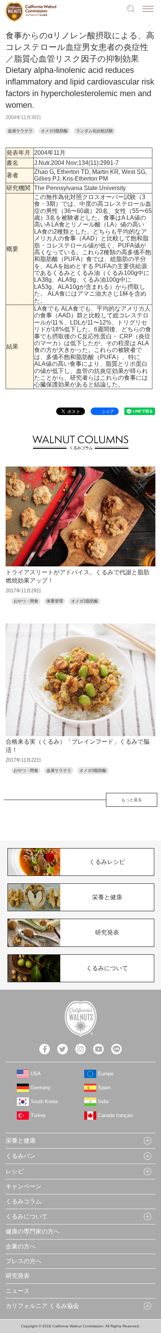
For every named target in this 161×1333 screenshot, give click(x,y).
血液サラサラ (20, 130)
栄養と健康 (21, 1140)
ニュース (18, 1291)
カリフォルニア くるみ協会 (42, 1306)
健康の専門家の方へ (33, 1231)
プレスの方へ (24, 1261)
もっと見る (131, 799)
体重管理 (54, 601)
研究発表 (18, 1276)
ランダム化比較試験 (94, 130)
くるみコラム (24, 1201)
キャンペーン (24, 1186)
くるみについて (27, 1216)
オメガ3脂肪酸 (54, 130)
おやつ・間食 (25, 601)
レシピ (15, 1171)
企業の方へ (21, 1246)
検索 (131, 9)
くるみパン (21, 1156)
